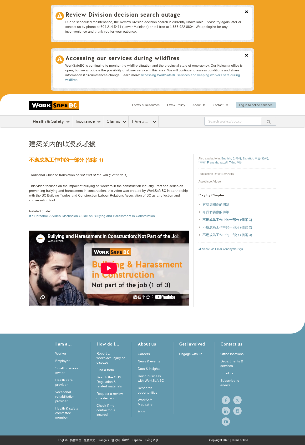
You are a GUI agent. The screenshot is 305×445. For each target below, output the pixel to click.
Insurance (85, 121)
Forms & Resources (146, 105)
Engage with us (190, 354)
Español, (249, 158)
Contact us (231, 344)
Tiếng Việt (235, 162)
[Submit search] (268, 121)
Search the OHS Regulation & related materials (109, 381)
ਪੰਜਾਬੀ (125, 440)
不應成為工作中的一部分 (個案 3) (227, 235)
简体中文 (75, 440)
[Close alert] (246, 12)
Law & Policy (176, 105)
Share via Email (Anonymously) (222, 249)
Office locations (232, 354)
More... (143, 412)
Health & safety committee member (66, 412)
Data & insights (149, 369)
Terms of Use (239, 440)
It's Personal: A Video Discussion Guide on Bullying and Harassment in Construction (92, 216)
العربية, (224, 162)
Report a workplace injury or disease (111, 357)
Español (137, 440)
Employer (62, 361)
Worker (60, 353)
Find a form (105, 370)
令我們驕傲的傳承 (216, 212)
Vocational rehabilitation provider (65, 396)
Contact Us (220, 105)
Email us (226, 373)
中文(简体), (262, 158)
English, (227, 158)
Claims (113, 121)
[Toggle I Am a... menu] (155, 122)
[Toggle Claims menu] (125, 122)
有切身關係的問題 (216, 204)
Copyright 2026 (219, 440)
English (63, 440)
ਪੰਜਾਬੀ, (202, 162)
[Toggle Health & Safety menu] (68, 122)
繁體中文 (89, 440)
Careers (144, 354)
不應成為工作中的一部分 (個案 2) (227, 227)
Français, (213, 162)
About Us (199, 105)
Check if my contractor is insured (106, 410)
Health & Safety (48, 121)
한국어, (238, 158)
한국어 (115, 440)
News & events (149, 361)
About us (147, 344)
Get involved (192, 344)
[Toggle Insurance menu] (99, 122)
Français (103, 440)
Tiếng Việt (151, 440)
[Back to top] (295, 436)
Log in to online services (256, 105)
